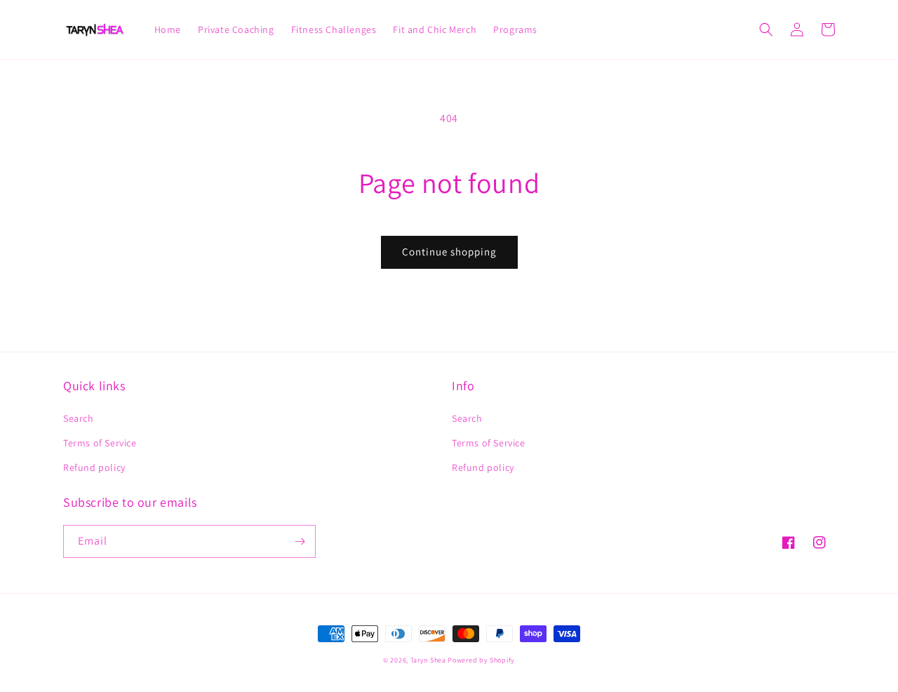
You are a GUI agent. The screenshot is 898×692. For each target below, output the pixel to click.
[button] (766, 29)
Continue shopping (449, 251)
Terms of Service (100, 443)
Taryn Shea (428, 660)
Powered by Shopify (481, 660)
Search (78, 418)
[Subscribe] (299, 541)
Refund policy (94, 467)
